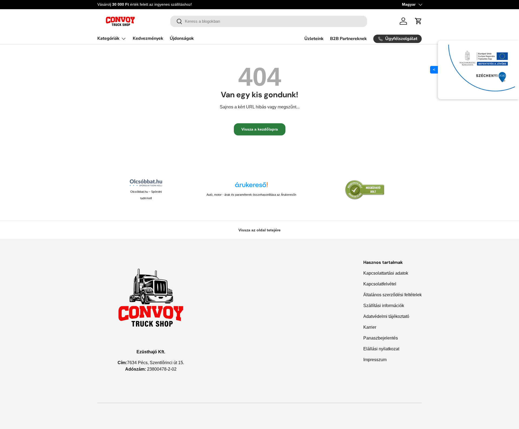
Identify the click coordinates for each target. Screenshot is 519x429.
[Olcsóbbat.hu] (146, 183)
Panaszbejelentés (380, 338)
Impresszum (375, 359)
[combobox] (268, 21)
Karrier (369, 327)
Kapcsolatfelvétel (379, 284)
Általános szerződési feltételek (392, 294)
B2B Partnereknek (348, 39)
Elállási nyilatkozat (381, 349)
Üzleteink (314, 39)
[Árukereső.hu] (251, 186)
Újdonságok (182, 38)
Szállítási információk (383, 305)
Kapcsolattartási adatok (385, 273)
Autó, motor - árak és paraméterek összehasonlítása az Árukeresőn (251, 194)
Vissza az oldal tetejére (259, 230)
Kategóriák (108, 38)
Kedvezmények (148, 38)
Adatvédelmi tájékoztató (386, 316)
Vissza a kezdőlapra (259, 129)
